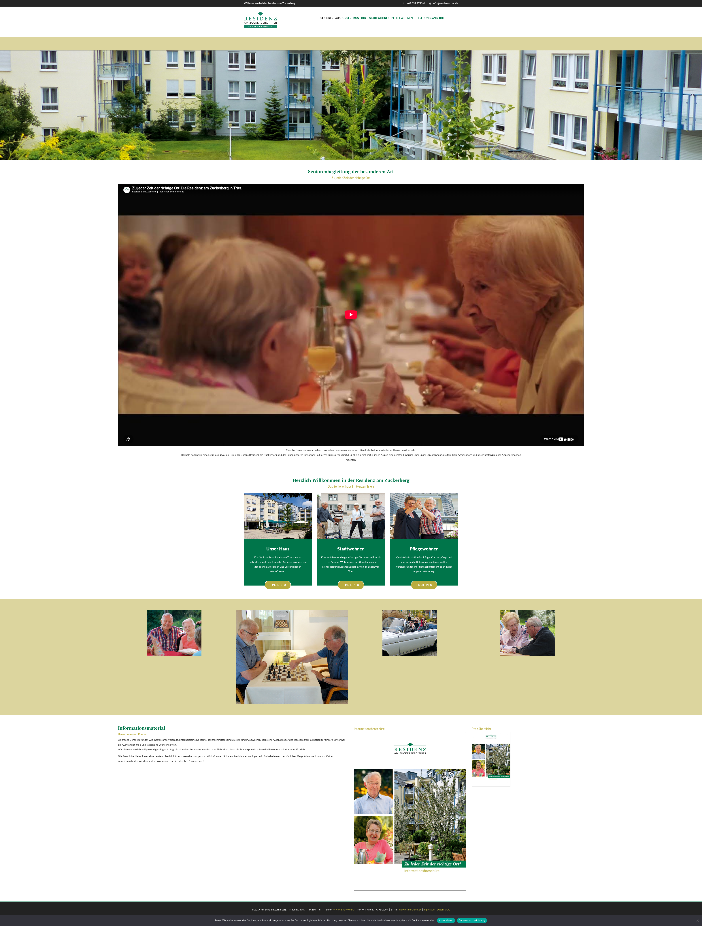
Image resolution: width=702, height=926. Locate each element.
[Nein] (697, 920)
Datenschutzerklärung (472, 920)
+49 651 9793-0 (415, 3)
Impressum (429, 909)
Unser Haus (350, 18)
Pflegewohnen (402, 18)
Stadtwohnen (379, 18)
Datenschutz (443, 909)
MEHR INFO (278, 585)
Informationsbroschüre (369, 729)
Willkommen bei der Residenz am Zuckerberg (269, 3)
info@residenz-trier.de (445, 3)
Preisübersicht (481, 729)
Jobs (364, 18)
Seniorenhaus (330, 18)
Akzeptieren (446, 920)
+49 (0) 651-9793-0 (343, 909)
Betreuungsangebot (430, 18)
